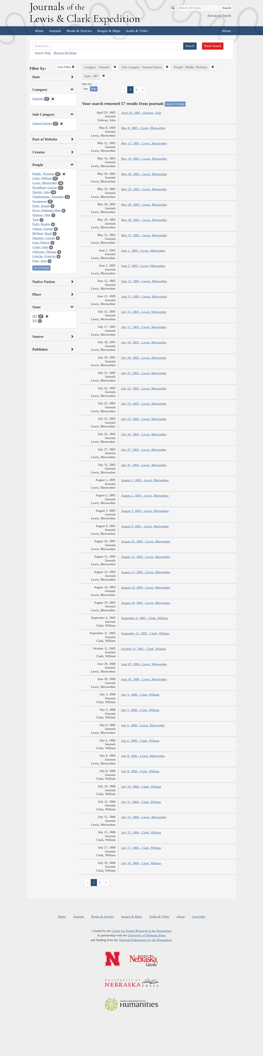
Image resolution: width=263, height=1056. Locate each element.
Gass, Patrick (41, 242)
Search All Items (175, 104)
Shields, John (41, 192)
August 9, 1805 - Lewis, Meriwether (145, 526)
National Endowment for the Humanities (145, 940)
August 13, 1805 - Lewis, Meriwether (145, 572)
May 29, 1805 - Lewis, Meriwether (144, 220)
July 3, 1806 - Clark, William (140, 694)
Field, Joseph (41, 206)
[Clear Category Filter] (52, 99)
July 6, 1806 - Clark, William (140, 741)
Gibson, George (42, 228)
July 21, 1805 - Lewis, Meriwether (143, 373)
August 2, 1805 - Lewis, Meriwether (145, 495)
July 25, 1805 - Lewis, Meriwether (143, 419)
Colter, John (40, 247)
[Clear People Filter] (63, 174)
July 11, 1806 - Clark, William (141, 802)
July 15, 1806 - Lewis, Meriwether (143, 817)
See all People (41, 267)
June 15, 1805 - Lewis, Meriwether (144, 296)
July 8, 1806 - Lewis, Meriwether (143, 756)
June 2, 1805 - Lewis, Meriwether (143, 266)
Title (85, 88)
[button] (114, 67)
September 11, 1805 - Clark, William (145, 633)
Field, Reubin (41, 224)
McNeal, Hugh (42, 233)
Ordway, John (41, 215)
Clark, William (42, 178)
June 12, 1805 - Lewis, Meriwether (144, 281)
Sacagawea (39, 201)
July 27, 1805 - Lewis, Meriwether (143, 450)
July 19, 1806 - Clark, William (141, 863)
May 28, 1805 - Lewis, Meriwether (144, 204)
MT (34, 316)
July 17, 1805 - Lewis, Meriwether (143, 327)
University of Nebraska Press (147, 935)
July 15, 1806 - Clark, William (141, 832)
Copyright (198, 916)
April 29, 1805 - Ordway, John (141, 113)
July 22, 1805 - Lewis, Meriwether (143, 388)
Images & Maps (108, 31)
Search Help (43, 53)
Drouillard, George (44, 187)
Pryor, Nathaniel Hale (46, 210)
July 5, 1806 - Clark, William (140, 710)
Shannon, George (43, 238)
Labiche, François (44, 256)
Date (93, 88)
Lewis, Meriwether (44, 183)
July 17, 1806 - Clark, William (141, 848)
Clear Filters (64, 67)
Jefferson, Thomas (44, 252)
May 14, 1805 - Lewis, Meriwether (144, 158)
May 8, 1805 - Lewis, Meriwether (143, 128)
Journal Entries (42, 123)
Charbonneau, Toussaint (48, 196)
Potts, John (39, 261)
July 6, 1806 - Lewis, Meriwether (143, 725)
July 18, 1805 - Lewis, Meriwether (143, 342)
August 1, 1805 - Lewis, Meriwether (145, 480)
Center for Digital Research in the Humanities (141, 931)
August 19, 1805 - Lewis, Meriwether (145, 603)
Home (39, 31)
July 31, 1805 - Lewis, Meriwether (143, 465)
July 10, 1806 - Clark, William (141, 786)
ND (34, 320)
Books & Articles (79, 31)
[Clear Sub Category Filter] (61, 124)
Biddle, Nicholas (43, 173)
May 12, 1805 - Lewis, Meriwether (144, 143)
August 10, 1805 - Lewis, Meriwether (145, 541)
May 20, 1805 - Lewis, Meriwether (144, 174)
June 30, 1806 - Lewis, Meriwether (144, 679)
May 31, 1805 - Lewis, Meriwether (144, 235)
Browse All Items (65, 53)
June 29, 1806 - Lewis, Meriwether (144, 664)
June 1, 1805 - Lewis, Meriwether (143, 250)
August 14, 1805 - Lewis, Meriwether (145, 587)
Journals (55, 31)
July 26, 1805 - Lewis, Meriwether (143, 434)
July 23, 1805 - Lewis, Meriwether (143, 403)
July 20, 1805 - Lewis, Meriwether (143, 358)
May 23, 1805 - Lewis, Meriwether (144, 189)
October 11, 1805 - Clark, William (143, 649)
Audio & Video (137, 31)
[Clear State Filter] (46, 316)
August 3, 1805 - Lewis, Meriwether (145, 511)
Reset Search (212, 46)
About (226, 31)
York (35, 219)
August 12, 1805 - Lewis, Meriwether (145, 557)
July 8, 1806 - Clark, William (140, 771)
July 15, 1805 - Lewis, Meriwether (143, 312)
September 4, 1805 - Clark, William (144, 618)
